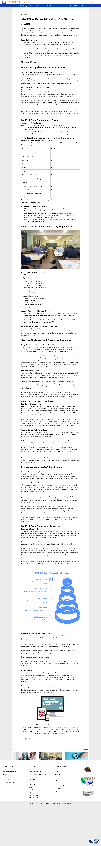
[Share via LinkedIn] (30, 739)
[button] (50, 5)
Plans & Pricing (33, 795)
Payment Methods (60, 788)
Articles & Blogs (34, 797)
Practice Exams (33, 790)
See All (86, 749)
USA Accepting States (35, 771)
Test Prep (32, 779)
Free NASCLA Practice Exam (37, 774)
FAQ (56, 791)
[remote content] (50, 598)
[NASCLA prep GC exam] (76, 758)
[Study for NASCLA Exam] (50, 758)
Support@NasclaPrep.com (10, 779)
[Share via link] (33, 739)
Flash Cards (32, 784)
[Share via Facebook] (22, 739)
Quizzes (31, 787)
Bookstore (32, 777)
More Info (32, 792)
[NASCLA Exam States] (24, 758)
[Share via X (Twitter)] (26, 739)
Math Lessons (33, 782)
